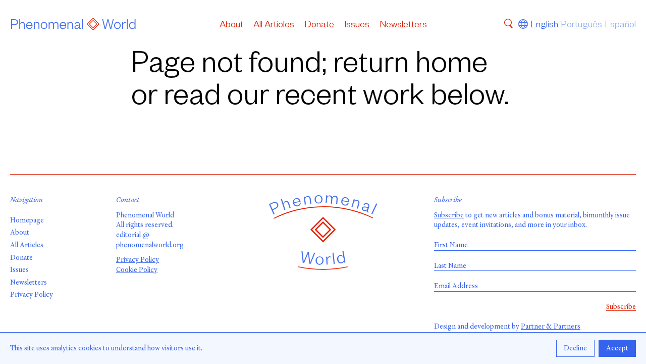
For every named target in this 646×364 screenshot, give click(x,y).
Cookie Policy (136, 270)
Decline (575, 348)
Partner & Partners (550, 326)
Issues (356, 26)
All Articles (273, 26)
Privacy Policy (31, 294)
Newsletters (403, 26)
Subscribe (449, 215)
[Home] (73, 26)
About (231, 26)
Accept (617, 348)
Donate (319, 26)
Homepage (27, 220)
